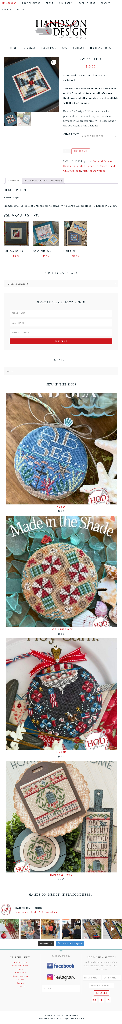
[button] (53, 62)
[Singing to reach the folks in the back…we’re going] (91, 928)
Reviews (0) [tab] (56, 181)
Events (20, 983)
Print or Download (94, 170)
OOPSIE (20, 987)
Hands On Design (61, 29)
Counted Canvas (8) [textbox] (60, 284)
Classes (20, 980)
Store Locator (20, 976)
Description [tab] (13, 181)
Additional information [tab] (35, 181)
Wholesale (20, 973)
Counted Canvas (102, 161)
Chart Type (71, 134)
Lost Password (20, 966)
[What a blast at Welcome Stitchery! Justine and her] (50, 928)
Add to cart (80, 151)
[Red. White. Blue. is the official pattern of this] (112, 928)
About (20, 969)
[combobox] (61, 283)
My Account (20, 962)
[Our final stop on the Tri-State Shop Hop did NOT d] (30, 928)
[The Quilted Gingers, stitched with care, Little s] (9, 928)
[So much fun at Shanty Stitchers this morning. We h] (71, 928)
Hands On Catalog (74, 166)
